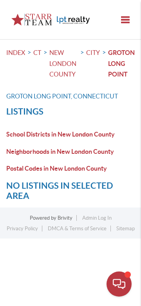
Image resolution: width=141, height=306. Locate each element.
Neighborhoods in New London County (60, 151)
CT (37, 52)
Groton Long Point (121, 63)
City (93, 52)
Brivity (65, 218)
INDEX (15, 52)
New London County (62, 63)
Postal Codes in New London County (56, 168)
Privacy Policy (22, 228)
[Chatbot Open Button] (119, 284)
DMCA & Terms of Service (77, 228)
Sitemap (125, 228)
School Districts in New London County (60, 134)
